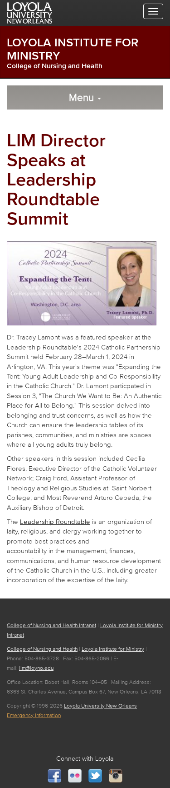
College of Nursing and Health (54, 65)
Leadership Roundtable (55, 521)
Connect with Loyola (85, 758)
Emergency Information (34, 715)
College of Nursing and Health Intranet (51, 625)
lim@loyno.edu (36, 668)
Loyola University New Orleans (100, 705)
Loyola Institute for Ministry (113, 649)
